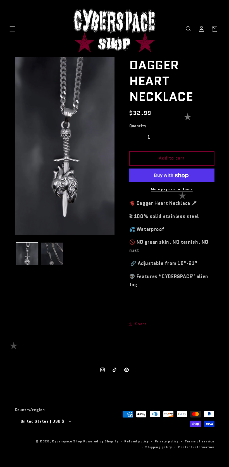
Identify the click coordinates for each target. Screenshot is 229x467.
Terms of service (199, 441)
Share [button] (141, 324)
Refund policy (136, 441)
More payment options (172, 189)
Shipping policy (158, 447)
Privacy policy (166, 441)
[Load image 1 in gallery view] (27, 253)
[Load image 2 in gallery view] (52, 253)
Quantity (137, 126)
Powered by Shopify (100, 441)
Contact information (196, 447)
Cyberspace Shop (67, 441)
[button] (12, 29)
